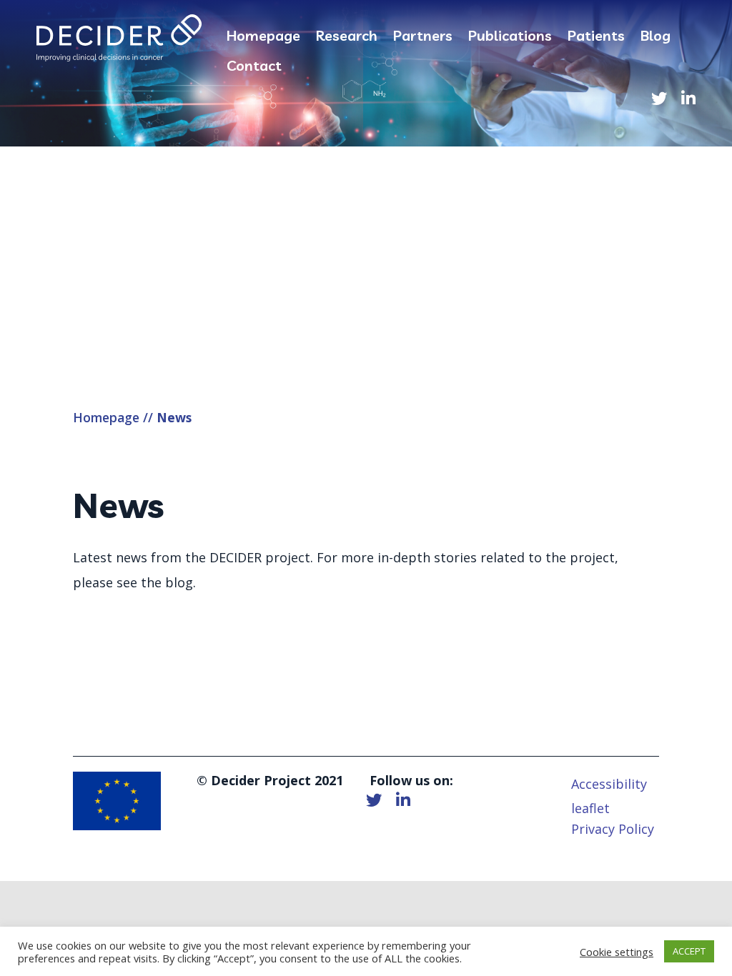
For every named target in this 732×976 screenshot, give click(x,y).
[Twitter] (659, 99)
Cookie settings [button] (616, 951)
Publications (510, 37)
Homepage (263, 37)
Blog (655, 37)
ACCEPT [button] (689, 951)
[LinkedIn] (688, 99)
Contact (254, 67)
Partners (422, 37)
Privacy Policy (612, 828)
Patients (596, 37)
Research (346, 37)
